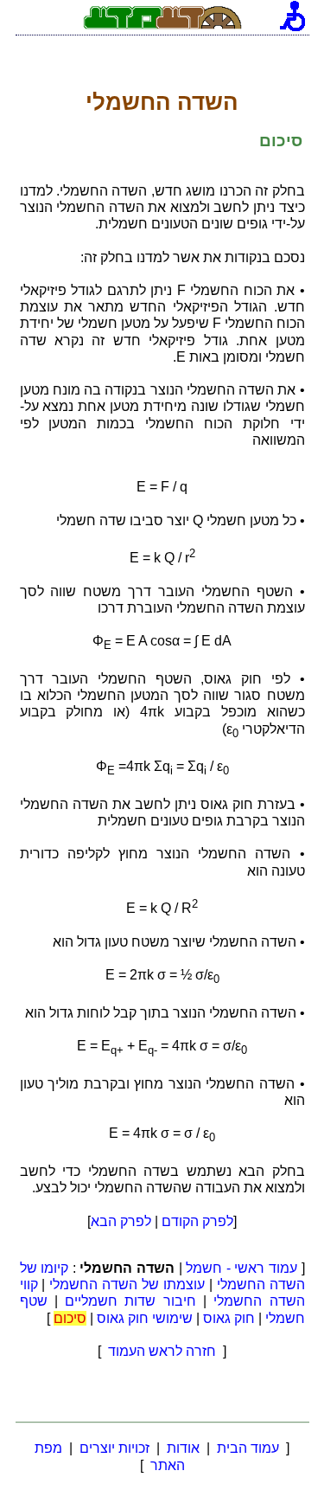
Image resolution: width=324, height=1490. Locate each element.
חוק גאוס (229, 1318)
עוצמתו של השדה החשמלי (127, 1284)
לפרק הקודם (197, 1221)
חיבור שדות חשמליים (130, 1301)
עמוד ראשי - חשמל (241, 1268)
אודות (183, 1448)
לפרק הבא (121, 1221)
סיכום (70, 1318)
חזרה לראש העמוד (162, 1351)
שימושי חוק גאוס (145, 1318)
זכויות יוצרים (114, 1448)
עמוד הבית (248, 1448)
